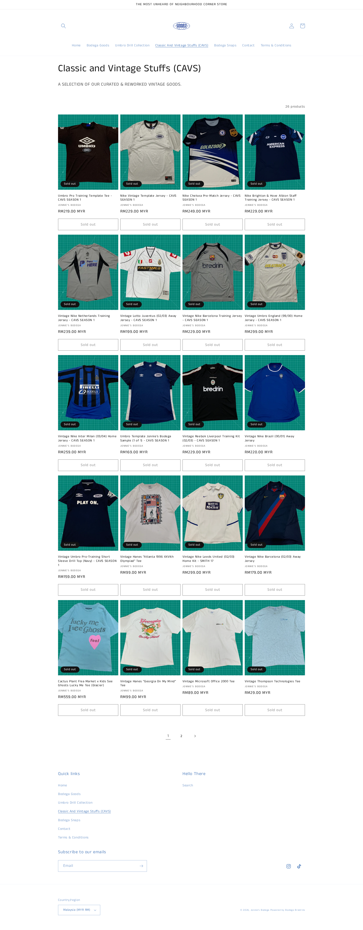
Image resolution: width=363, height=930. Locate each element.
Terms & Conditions (73, 837)
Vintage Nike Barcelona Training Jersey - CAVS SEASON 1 (212, 318)
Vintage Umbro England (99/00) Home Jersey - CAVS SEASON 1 (273, 318)
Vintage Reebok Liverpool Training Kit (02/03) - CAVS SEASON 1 (211, 439)
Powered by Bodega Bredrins (287, 910)
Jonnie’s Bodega (260, 910)
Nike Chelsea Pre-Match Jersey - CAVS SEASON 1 (211, 198)
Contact (64, 828)
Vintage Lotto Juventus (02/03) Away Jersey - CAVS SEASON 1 (148, 318)
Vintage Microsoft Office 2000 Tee (208, 682)
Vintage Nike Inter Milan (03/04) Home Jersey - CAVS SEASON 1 (87, 439)
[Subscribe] (141, 866)
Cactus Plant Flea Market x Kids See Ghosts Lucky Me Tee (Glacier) (85, 684)
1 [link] (168, 736)
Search (187, 785)
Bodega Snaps (69, 820)
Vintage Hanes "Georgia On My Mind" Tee (148, 684)
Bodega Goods (69, 794)
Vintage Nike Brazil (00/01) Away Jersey (269, 439)
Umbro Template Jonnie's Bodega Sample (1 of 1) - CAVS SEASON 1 (145, 439)
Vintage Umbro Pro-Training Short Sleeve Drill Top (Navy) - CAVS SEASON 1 (87, 561)
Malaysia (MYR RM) (76, 910)
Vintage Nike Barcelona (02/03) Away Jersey (273, 559)
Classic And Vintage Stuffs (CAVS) (84, 811)
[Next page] (194, 736)
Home (62, 785)
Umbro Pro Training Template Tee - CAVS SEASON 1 (85, 198)
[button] (63, 25)
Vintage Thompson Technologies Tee (273, 682)
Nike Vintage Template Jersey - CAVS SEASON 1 (148, 198)
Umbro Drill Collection (75, 802)
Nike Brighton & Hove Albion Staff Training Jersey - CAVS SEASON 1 (271, 198)
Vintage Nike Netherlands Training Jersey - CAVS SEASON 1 (84, 318)
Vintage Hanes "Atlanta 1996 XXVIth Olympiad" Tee (147, 559)
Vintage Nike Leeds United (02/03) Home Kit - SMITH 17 (208, 559)
